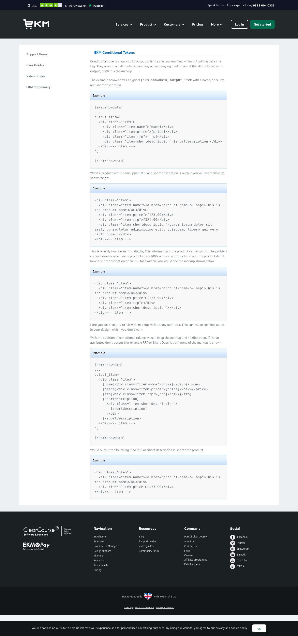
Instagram (243, 548)
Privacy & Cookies (165, 607)
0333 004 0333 (264, 5)
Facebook (242, 537)
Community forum (149, 551)
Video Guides (36, 76)
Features (99, 541)
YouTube (242, 560)
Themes (98, 555)
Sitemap (128, 607)
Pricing (197, 24)
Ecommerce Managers (106, 546)
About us (189, 541)
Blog (141, 536)
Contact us (190, 546)
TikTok (240, 566)
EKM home (100, 536)
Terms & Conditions (144, 607)
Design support (102, 551)
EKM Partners (192, 564)
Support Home (37, 54)
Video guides (146, 546)
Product (146, 24)
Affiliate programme (195, 559)
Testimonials (101, 565)
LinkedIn (242, 554)
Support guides (147, 541)
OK (259, 628)
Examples (99, 560)
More (215, 24)
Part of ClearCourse (195, 536)
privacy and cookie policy (231, 628)
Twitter (241, 543)
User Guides (35, 65)
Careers (188, 555)
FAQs (187, 551)
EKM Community (38, 87)
